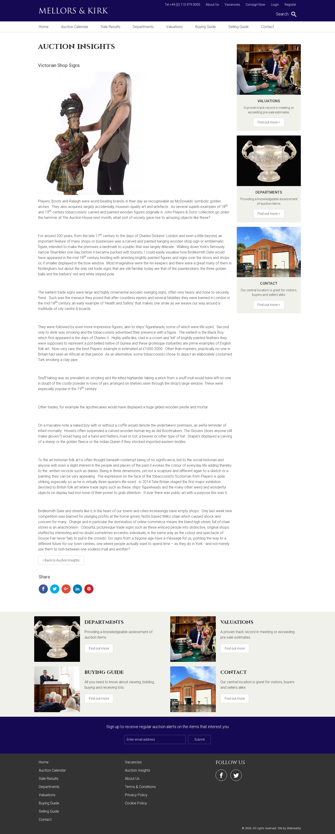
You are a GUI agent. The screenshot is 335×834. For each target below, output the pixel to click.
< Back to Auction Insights (61, 560)
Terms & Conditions (140, 787)
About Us (212, 4)
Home (44, 27)
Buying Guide (205, 27)
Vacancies (232, 4)
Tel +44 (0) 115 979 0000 (182, 4)
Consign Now (255, 4)
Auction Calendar (74, 27)
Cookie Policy (136, 803)
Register (290, 4)
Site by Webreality (289, 828)
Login (275, 4)
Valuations (174, 27)
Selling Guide (238, 27)
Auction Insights (137, 770)
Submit (199, 739)
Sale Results (110, 27)
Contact (267, 27)
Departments (143, 27)
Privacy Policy (136, 795)
